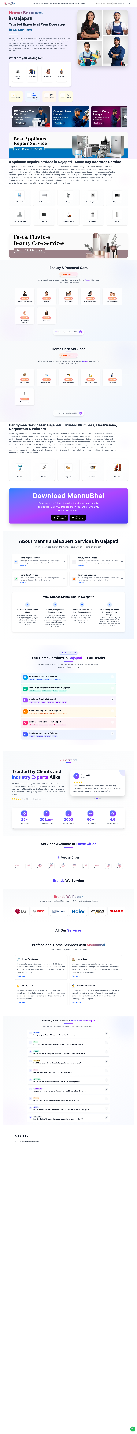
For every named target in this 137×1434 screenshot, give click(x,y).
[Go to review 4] (100, 798)
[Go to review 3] (97, 798)
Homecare (56, 3)
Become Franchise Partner (77, 3)
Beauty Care (48, 3)
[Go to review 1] (94, 798)
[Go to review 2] (96, 798)
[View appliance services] (68, 145)
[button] (39, 561)
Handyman (64, 3)
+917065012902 (121, 3)
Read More (23, 565)
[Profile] (133, 3)
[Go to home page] (9, 3)
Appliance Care (38, 3)
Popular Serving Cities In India (27, 1141)
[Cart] (130, 3)
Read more (21, 976)
